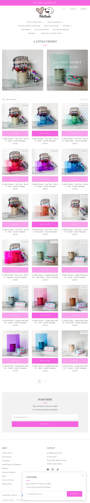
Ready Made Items (51, 26)
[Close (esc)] (82, 475)
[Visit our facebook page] (47, 469)
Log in (63, 9)
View (23, 77)
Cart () (73, 9)
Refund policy (7, 484)
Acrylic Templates (34, 22)
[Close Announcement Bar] (88, 3)
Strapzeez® (25, 30)
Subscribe (74, 494)
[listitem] (45, 3)
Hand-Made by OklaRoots (11, 464)
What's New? (7, 453)
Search (83, 9)
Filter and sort (11, 99)
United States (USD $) (9, 495)
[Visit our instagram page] (52, 469)
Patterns (66, 26)
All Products (6, 457)
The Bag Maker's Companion (29, 26)
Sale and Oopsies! (41, 30)
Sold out (15, 133)
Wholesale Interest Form (51, 33)
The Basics (6, 461)
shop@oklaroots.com (54, 453)
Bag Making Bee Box (61, 30)
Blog (4, 476)
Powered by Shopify (8, 500)
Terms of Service (8, 480)
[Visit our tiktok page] (57, 469)
